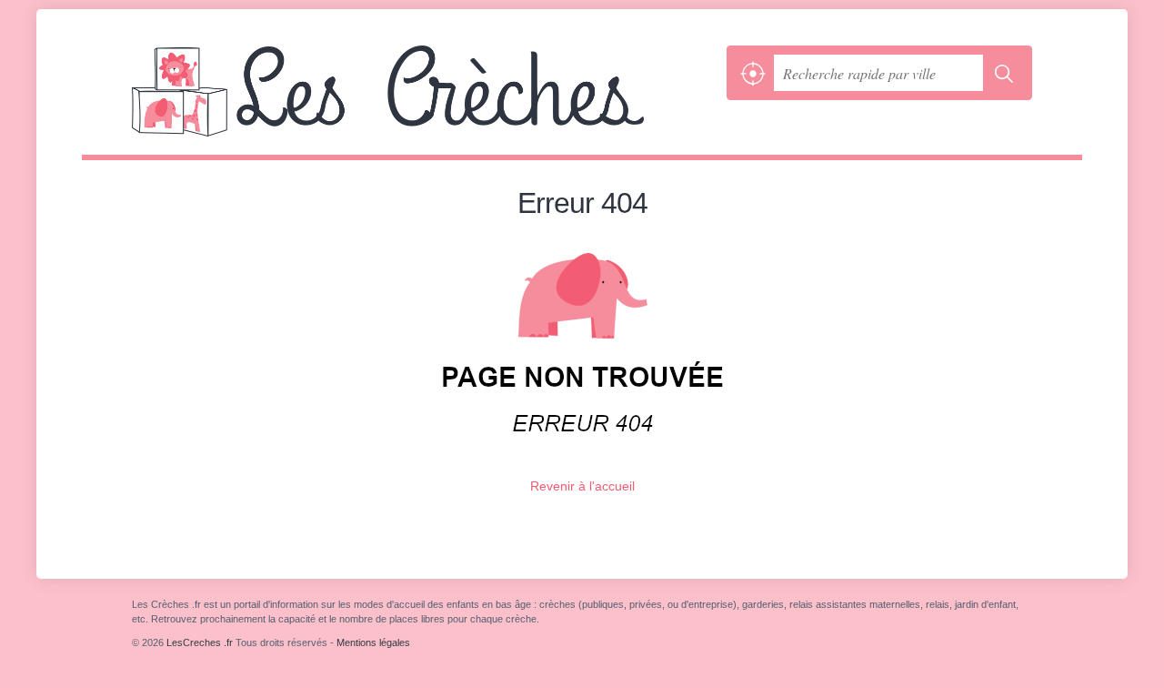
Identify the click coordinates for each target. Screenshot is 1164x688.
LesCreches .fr (424, 100)
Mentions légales (373, 642)
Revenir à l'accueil (582, 486)
